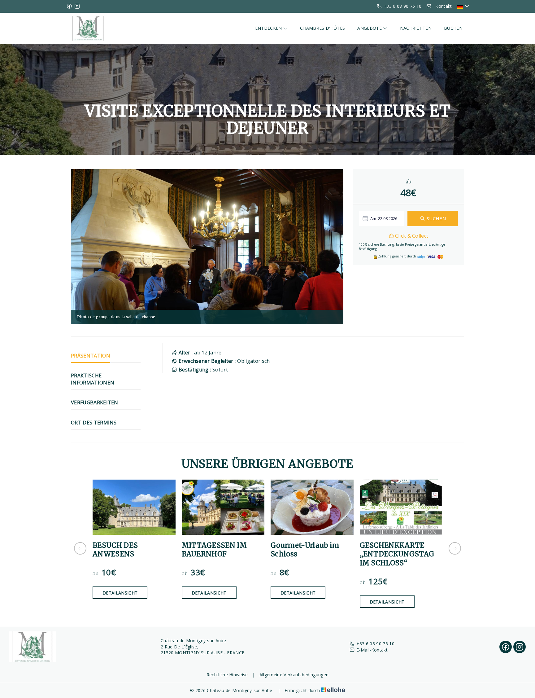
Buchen (453, 28)
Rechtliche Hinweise (227, 675)
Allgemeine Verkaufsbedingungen (294, 675)
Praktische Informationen (92, 379)
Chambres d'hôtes (322, 28)
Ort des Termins (94, 422)
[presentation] (80, 548)
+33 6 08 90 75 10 (375, 644)
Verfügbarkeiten (94, 402)
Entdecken (269, 28)
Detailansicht (119, 593)
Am (373, 218)
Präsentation (90, 355)
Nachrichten (416, 28)
